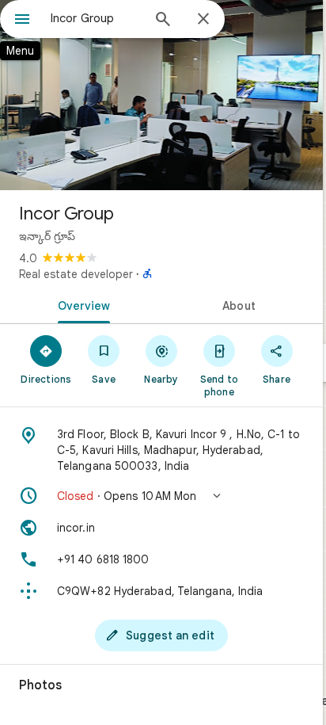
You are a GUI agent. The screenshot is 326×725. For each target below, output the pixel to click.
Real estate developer (76, 274)
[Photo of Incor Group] (161, 95)
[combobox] (96, 18)
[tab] (80, 304)
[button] (161, 496)
